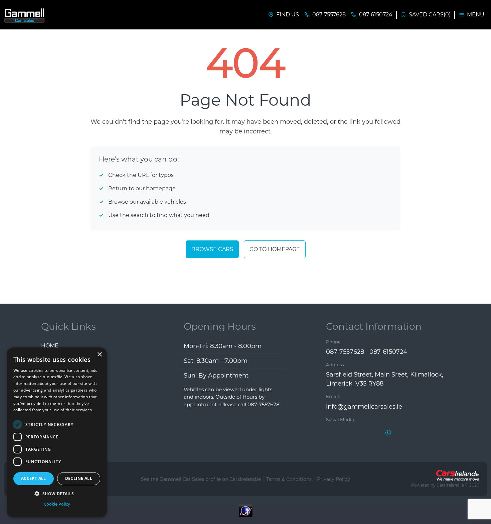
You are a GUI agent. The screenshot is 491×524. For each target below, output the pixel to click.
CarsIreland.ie (450, 485)
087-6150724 (388, 351)
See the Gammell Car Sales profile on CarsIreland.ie (201, 479)
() (430, 14)
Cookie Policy (57, 504)
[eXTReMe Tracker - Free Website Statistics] (245, 514)
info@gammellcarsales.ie (364, 406)
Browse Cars (212, 249)
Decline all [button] (78, 478)
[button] (56, 494)
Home (49, 345)
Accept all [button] (33, 478)
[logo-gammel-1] (25, 15)
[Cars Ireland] (457, 475)
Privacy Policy (333, 479)
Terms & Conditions (289, 479)
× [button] (99, 354)
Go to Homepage (275, 249)
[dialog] (57, 432)
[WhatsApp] (388, 432)
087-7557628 (345, 351)
